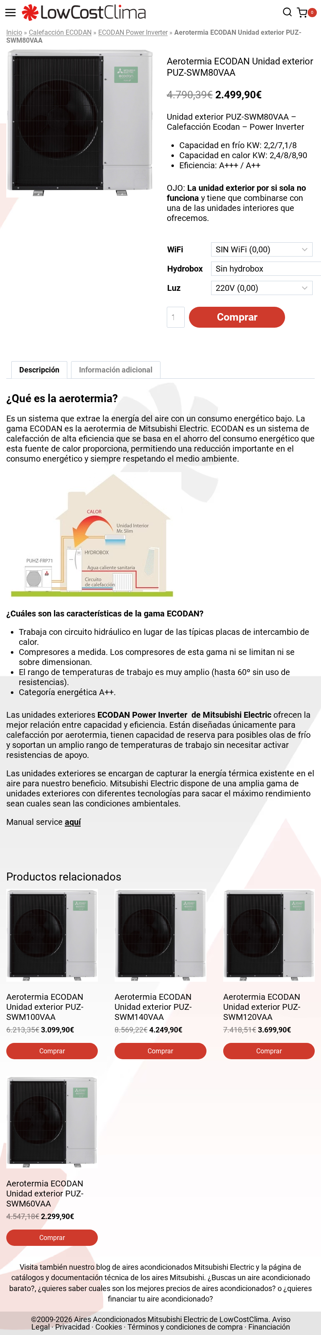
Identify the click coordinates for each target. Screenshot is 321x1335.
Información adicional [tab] (116, 369)
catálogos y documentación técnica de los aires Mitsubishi (107, 1277)
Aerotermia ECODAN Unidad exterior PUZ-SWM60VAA (45, 1193)
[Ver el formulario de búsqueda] (285, 13)
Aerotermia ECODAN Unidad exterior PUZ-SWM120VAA (262, 1007)
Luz (174, 288)
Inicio (14, 32)
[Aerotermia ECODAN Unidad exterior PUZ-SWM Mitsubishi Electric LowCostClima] (80, 123)
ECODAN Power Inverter (133, 32)
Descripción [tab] (39, 369)
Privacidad (72, 1326)
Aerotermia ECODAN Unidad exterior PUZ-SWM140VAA (153, 1007)
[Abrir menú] (10, 12)
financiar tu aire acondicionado (158, 1298)
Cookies (108, 1326)
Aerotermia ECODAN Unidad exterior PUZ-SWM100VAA (45, 1007)
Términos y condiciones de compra (185, 1326)
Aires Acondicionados (110, 1319)
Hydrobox (185, 269)
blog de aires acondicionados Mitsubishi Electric (175, 1267)
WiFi (175, 249)
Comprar (237, 317)
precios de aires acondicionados (219, 1288)
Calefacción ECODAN (60, 32)
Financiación (269, 1326)
